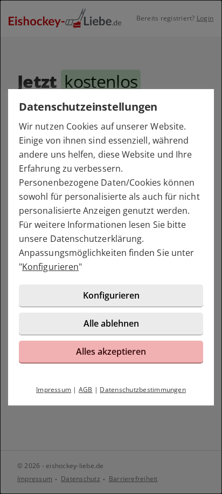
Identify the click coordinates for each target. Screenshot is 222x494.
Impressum (53, 389)
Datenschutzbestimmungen (143, 389)
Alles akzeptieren (111, 351)
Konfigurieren (50, 267)
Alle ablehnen (111, 323)
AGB (86, 389)
